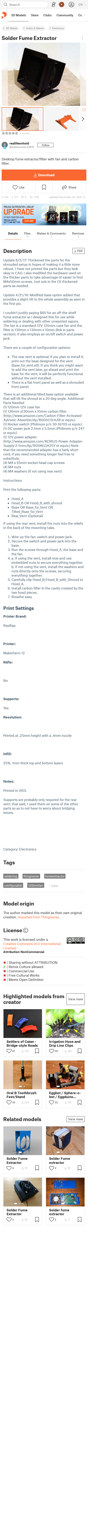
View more (75, 999)
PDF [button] (80, 251)
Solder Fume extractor (59, 1160)
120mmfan (35, 885)
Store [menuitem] (34, 15)
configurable (13, 885)
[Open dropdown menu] (82, 37)
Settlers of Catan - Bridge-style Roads (22, 1043)
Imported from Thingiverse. (39, 917)
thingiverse (31, 876)
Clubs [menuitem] (47, 15)
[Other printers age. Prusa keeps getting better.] (44, 214)
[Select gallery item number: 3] (68, 1035)
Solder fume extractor (59, 1212)
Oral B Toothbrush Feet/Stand (21, 1095)
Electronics (58, 28)
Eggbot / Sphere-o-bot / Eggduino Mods (65, 1095)
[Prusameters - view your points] (61, 4)
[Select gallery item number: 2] (65, 1035)
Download (46, 175)
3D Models (12, 28)
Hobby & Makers (35, 28)
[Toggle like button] (9, 1051)
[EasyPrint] (54, 4)
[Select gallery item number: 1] (61, 1035)
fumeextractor (54, 876)
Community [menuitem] (64, 15)
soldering (10, 876)
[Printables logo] (4, 15)
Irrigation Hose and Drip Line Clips (64, 1043)
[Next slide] (82, 119)
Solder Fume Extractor (17, 1160)
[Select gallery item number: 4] (69, 1086)
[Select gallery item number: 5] (71, 1086)
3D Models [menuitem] (18, 15)
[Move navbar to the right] (84, 15)
